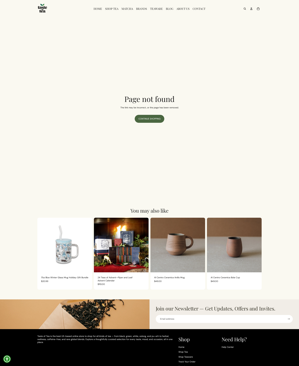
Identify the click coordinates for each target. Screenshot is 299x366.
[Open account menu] (251, 8)
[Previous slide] (98, 245)
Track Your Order (186, 361)
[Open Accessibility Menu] (7, 359)
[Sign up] (289, 319)
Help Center (228, 347)
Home (181, 347)
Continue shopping (149, 118)
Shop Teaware (185, 356)
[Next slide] (144, 245)
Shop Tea (183, 351)
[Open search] (244, 8)
